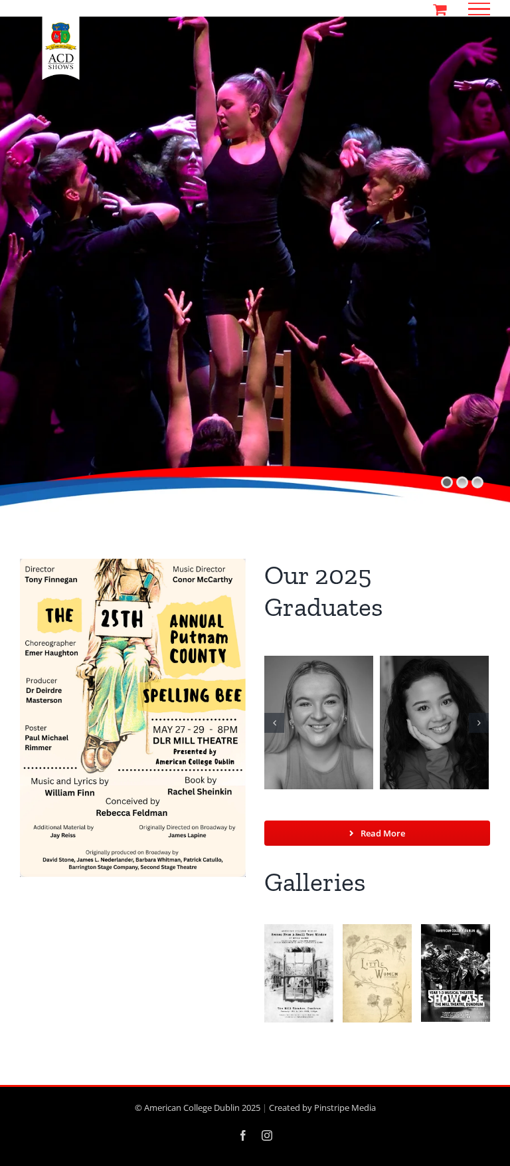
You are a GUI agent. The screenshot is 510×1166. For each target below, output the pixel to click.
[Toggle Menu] (479, 9)
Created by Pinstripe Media (322, 1108)
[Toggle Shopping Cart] (439, 9)
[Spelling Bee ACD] (133, 564)
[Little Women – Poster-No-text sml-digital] (377, 929)
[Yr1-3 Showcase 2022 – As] (455, 929)
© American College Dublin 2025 (197, 1108)
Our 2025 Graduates (323, 591)
